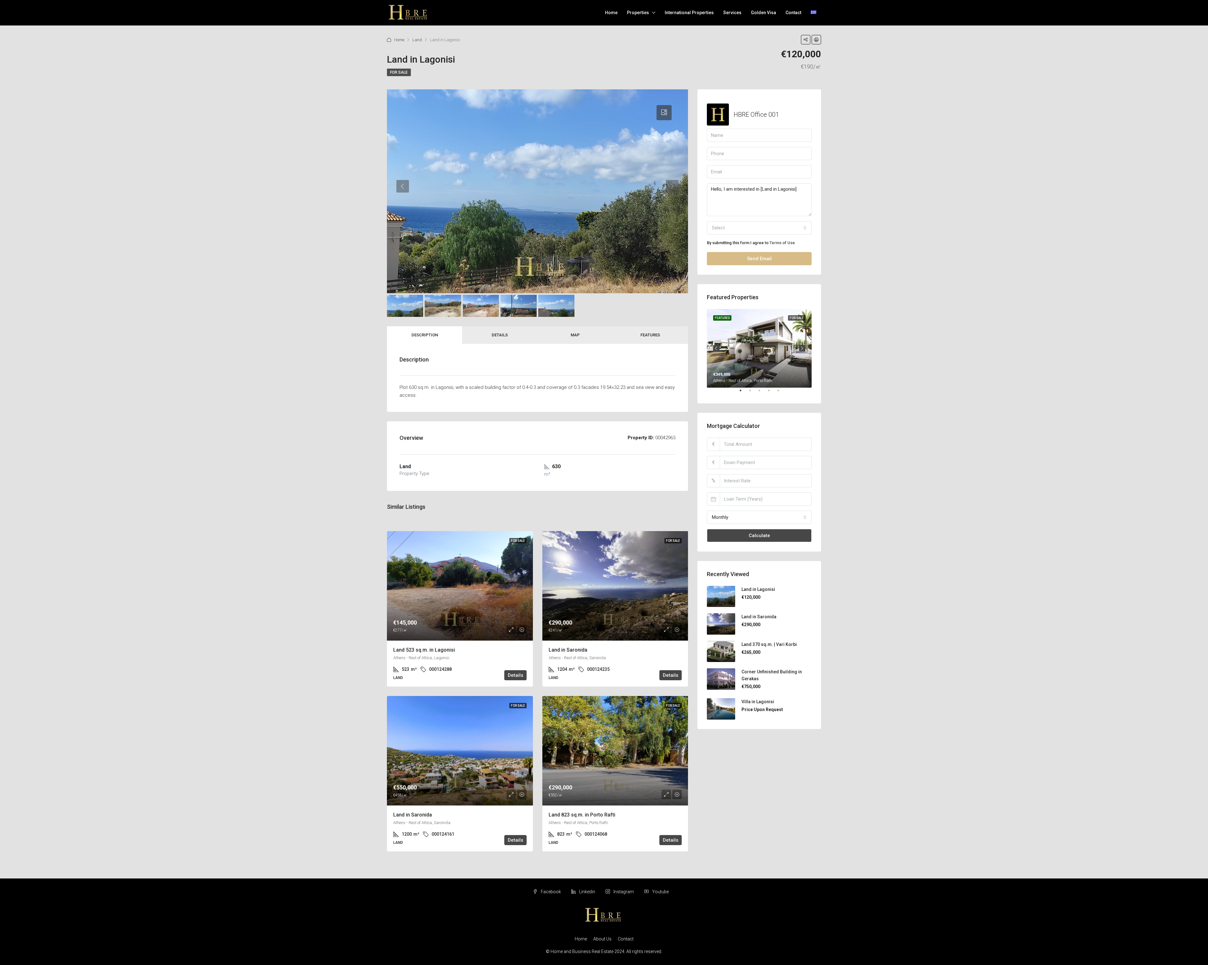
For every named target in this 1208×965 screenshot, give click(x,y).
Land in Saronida (568, 650)
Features (650, 335)
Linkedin (587, 891)
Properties (638, 12)
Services (732, 12)
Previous (716, 348)
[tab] (664, 112)
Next (802, 348)
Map (575, 335)
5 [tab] (781, 393)
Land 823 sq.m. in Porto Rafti (582, 815)
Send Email (759, 258)
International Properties (689, 12)
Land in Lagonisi (758, 589)
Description (424, 335)
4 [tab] (772, 393)
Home (611, 12)
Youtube (660, 891)
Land (417, 39)
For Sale (399, 72)
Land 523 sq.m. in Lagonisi (424, 650)
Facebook (551, 891)
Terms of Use (782, 242)
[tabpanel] (759, 348)
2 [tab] (753, 393)
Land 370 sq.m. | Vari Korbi (769, 644)
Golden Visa (763, 12)
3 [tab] (762, 393)
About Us (602, 938)
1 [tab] (744, 393)
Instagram (623, 891)
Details (500, 335)
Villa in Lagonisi (757, 701)
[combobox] (759, 227)
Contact (793, 12)
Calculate (759, 535)
